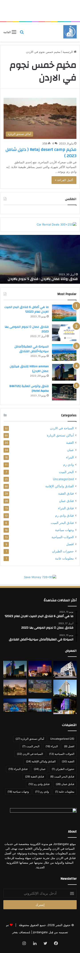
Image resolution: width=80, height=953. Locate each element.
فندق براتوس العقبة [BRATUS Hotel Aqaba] (29, 388)
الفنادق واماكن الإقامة (59, 486)
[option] (40, 259)
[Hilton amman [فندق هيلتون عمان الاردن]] (64, 372)
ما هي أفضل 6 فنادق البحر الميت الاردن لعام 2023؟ (26, 309)
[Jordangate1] (70, 31)
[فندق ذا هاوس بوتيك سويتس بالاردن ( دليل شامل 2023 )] (15, 687)
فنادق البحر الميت (62, 523)
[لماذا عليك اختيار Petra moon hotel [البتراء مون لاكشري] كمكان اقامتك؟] (65, 669)
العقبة (70, 442)
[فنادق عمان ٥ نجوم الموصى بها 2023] (64, 332)
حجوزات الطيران (63, 551)
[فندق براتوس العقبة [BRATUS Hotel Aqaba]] (64, 392)
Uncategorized (63, 479)
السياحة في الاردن (62, 428)
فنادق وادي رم (64, 515)
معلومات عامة (64, 558)
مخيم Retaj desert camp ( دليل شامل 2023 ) (41, 152)
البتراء (70, 457)
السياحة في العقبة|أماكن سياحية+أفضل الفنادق (31, 349)
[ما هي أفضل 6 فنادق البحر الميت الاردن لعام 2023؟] (64, 313)
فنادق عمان (66, 501)
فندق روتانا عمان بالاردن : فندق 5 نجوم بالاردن (43, 279)
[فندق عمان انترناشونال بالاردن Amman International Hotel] (65, 706)
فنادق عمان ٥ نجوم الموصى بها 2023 (27, 329)
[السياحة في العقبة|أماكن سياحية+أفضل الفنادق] (64, 352)
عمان (70, 450)
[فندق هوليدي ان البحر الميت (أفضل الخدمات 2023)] (15, 705)
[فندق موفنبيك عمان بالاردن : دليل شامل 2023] (65, 688)
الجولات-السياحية (63, 537)
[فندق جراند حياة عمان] (40, 686)
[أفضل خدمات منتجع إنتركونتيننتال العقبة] (40, 705)
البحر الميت (66, 472)
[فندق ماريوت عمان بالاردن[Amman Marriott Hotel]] (40, 668)
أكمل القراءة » (64, 180)
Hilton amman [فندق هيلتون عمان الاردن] (29, 369)
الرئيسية (68, 52)
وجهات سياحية (64, 530)
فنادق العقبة (66, 493)
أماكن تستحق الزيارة (60, 435)
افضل (70, 544)
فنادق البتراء (66, 508)
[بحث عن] (22, 33)
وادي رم (68, 464)
